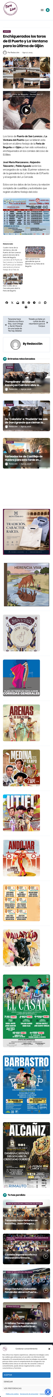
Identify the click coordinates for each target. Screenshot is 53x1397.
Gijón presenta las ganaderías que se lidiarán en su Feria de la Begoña (34, 262)
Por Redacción (13, 53)
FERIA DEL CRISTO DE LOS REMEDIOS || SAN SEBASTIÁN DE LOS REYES (27, 1238)
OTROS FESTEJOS (13, 1306)
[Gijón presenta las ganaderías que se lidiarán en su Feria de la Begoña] (35, 252)
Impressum (43, 1394)
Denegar (8, 1382)
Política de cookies (12, 1394)
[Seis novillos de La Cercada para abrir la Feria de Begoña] (13, 279)
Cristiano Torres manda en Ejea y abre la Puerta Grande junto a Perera (21, 1326)
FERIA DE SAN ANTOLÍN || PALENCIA (19, 1272)
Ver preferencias (12, 1388)
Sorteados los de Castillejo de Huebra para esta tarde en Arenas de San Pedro (23, 460)
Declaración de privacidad (29, 1394)
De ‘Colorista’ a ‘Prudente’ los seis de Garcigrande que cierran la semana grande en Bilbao (26, 422)
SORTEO (7, 31)
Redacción (34, 344)
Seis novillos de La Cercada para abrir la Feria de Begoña (11, 288)
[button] (49, 1349)
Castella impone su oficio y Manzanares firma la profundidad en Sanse (21, 1258)
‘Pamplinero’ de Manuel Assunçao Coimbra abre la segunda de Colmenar (22, 385)
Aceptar (8, 1375)
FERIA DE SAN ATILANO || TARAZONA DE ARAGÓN (24, 1203)
